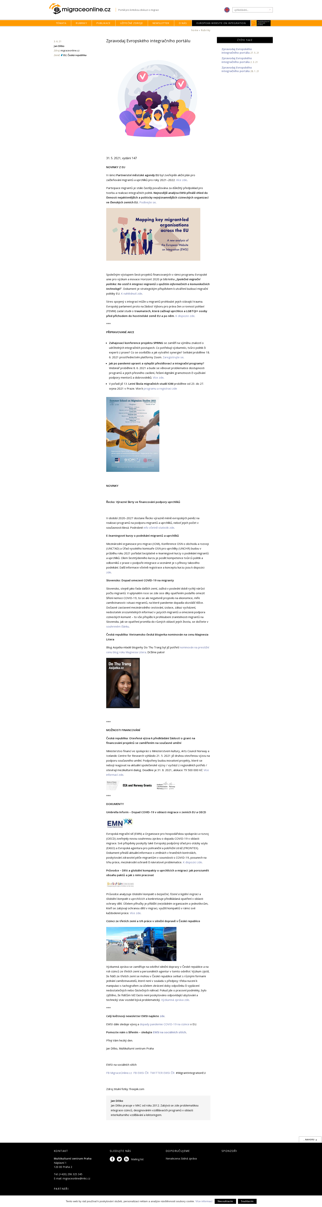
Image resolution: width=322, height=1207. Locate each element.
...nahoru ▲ (310, 1139)
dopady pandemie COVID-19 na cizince (165, 1024)
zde (108, 572)
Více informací (203, 1201)
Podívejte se (147, 202)
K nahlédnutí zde (131, 293)
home (194, 30)
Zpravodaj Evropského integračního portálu (237, 51)
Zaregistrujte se (173, 357)
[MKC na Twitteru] (120, 1159)
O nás (183, 23)
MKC (261, 23)
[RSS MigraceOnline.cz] (127, 1159)
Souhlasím (247, 1201)
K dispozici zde (185, 316)
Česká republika (77, 55)
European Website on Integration (221, 23)
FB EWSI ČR (141, 1073)
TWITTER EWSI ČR (162, 1073)
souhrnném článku (117, 626)
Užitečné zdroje (131, 23)
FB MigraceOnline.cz (119, 1073)
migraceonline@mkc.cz (76, 1178)
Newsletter (161, 23)
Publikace (104, 23)
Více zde (181, 180)
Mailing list (137, 1159)
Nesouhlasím (225, 1201)
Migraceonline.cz (82, 9)
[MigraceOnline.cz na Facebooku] (113, 1159)
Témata (61, 23)
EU (65, 55)
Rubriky (81, 23)
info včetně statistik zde (159, 527)
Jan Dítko (59, 46)
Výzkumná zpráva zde (175, 1000)
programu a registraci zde (160, 388)
